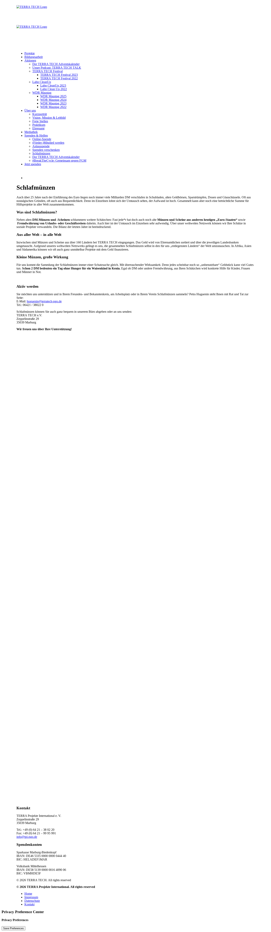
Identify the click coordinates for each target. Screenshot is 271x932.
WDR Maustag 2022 (53, 107)
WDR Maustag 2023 (53, 103)
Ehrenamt (38, 128)
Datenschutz (32, 900)
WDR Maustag (41, 92)
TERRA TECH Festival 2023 (59, 74)
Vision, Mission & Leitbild (49, 117)
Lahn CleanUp (41, 82)
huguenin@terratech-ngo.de (44, 301)
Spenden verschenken (46, 149)
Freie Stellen (40, 121)
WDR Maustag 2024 (53, 99)
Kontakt (29, 904)
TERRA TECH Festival (47, 71)
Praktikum (38, 124)
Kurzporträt (39, 114)
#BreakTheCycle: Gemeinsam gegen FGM (59, 160)
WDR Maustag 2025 (53, 96)
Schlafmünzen (41, 153)
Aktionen (30, 60)
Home (28, 893)
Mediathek (31, 132)
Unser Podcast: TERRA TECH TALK (56, 67)
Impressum (31, 897)
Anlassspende (41, 146)
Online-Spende (41, 139)
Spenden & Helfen (36, 135)
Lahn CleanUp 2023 (53, 85)
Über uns (30, 110)
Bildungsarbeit (33, 57)
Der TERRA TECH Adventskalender (56, 64)
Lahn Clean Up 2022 (53, 89)
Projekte (29, 53)
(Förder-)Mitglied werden (48, 142)
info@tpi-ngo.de (26, 836)
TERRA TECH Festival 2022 (59, 78)
